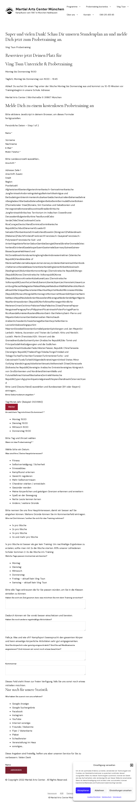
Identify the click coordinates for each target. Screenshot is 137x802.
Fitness (16, 460)
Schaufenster (19, 738)
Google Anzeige (20, 703)
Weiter (11, 406)
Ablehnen (99, 790)
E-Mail (9, 148)
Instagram (17, 715)
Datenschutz (106, 797)
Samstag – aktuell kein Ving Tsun (29, 582)
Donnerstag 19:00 (21, 430)
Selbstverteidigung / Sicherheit (28, 464)
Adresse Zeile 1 (13, 170)
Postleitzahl (11, 185)
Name (8, 133)
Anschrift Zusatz (13, 173)
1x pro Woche (19, 525)
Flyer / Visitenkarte (22, 730)
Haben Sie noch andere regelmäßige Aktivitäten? (28, 619)
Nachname (11, 143)
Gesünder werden (21, 487)
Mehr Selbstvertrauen (23, 479)
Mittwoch (17, 570)
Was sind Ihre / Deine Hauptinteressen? (24, 453)
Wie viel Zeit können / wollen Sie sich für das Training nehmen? (34, 518)
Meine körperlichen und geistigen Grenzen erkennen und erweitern (47, 491)
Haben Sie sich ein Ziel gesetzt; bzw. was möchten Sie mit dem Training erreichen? (44, 597)
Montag (16, 563)
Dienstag (16, 567)
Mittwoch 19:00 (20, 427)
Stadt (8, 177)
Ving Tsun (121, 6)
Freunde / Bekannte (22, 726)
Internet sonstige (21, 723)
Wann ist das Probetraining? (19, 442)
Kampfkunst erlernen (23, 472)
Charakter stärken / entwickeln (28, 483)
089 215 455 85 (107, 14)
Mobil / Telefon (12, 152)
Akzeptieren (83, 790)
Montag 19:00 (19, 419)
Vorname (10, 140)
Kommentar (11, 663)
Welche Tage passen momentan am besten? (26, 556)
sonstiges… (17, 746)
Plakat (15, 734)
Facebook (17, 711)
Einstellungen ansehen (121, 790)
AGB (61, 793)
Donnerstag (18, 574)
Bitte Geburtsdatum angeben (20, 394)
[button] (131, 765)
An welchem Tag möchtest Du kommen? (25, 412)
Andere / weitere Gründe (25, 503)
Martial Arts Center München (40, 9)
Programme (72, 6)
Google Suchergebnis (23, 707)
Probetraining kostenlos (97, 6)
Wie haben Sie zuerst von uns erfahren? (24, 696)
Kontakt (87, 14)
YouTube (16, 719)
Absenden (16, 770)
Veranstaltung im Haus (24, 742)
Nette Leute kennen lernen (26, 499)
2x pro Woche (19, 529)
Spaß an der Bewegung (24, 495)
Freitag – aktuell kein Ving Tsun (28, 578)
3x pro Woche (19, 533)
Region (8, 181)
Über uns (71, 14)
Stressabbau (18, 468)
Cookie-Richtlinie (93, 797)
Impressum (117, 797)
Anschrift (10, 163)
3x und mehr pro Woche (25, 537)
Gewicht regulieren (22, 476)
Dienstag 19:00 (20, 423)
